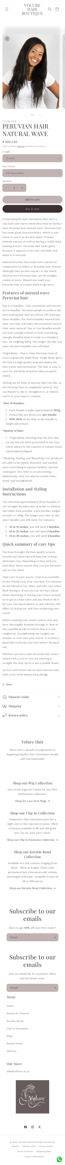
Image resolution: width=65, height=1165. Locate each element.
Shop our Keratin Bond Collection (31, 888)
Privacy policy (46, 1146)
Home (10, 1005)
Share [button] (9, 684)
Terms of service (25, 1151)
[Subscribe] (54, 937)
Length (6, 151)
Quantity (7, 181)
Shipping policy (44, 1151)
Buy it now (33, 208)
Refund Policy (15, 1043)
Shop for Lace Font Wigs (30, 801)
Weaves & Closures (18, 1013)
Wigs (9, 1036)
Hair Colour (8, 166)
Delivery (11, 1051)
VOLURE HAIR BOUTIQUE (30, 1142)
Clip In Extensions (17, 1028)
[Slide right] (40, 115)
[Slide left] (25, 115)
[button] (6, 9)
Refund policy (29, 1146)
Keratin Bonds (15, 1021)
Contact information (34, 1156)
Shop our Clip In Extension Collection (30, 839)
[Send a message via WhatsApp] (59, 1159)
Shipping (21, 146)
